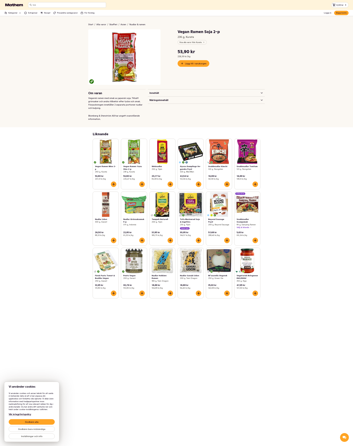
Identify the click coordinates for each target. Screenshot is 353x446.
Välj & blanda (243, 227)
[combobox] (69, 5)
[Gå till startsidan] (14, 5)
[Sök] (30, 5)
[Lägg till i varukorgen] (113, 184)
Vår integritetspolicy (20, 414)
